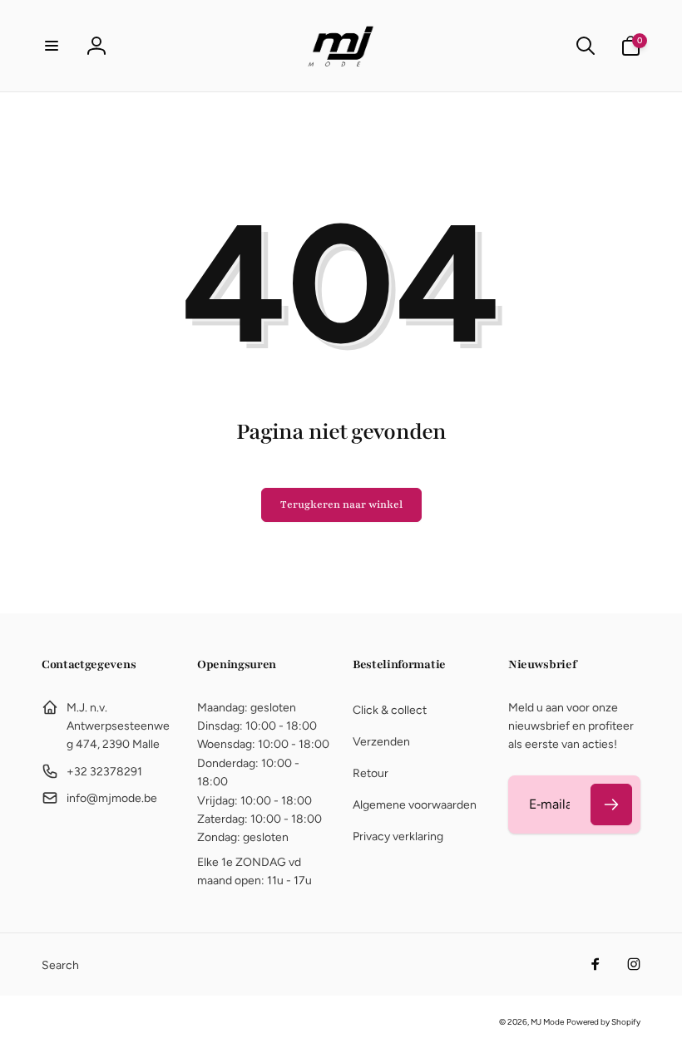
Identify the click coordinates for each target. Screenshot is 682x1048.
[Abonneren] (611, 804)
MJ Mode (547, 1021)
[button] (51, 45)
